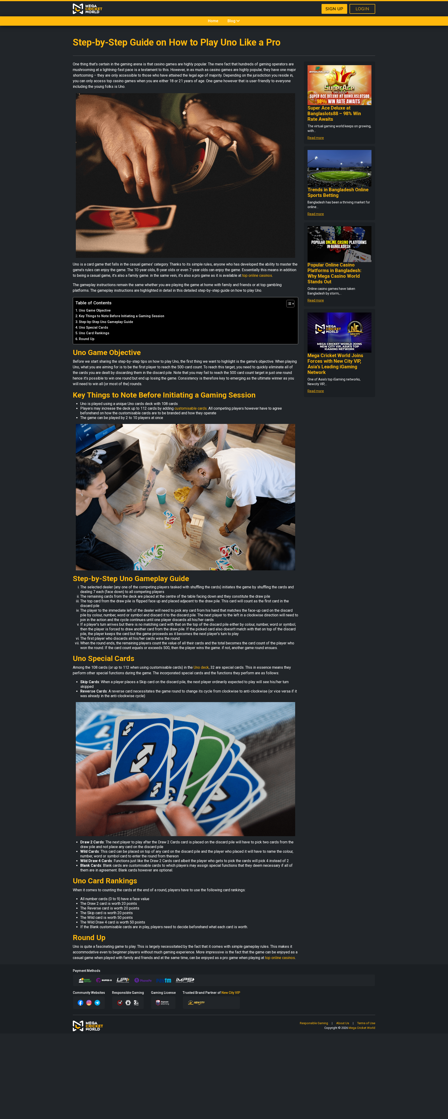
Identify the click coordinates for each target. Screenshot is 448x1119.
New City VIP (230, 993)
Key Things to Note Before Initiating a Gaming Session (121, 316)
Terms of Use (366, 1023)
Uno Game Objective (95, 311)
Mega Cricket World (362, 1028)
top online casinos (257, 275)
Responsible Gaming (314, 1023)
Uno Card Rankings (94, 333)
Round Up (86, 339)
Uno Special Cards (93, 328)
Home (213, 21)
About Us (342, 1023)
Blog (231, 21)
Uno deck (201, 667)
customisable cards (191, 408)
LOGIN (362, 9)
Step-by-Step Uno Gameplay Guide (106, 322)
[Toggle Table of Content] (288, 304)
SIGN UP (334, 9)
